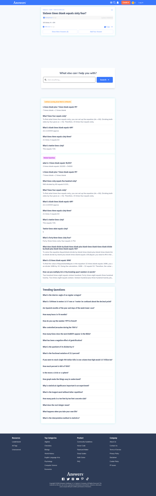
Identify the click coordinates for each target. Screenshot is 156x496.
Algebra (47, 442)
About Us (113, 442)
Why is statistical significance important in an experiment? (66, 386)
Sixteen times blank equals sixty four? (64, 13)
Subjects (45, 10)
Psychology (48, 461)
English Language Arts (52, 457)
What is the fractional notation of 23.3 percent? (61, 353)
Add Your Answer (96, 32)
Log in (140, 2)
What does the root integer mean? (56, 405)
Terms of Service (115, 450)
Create (125, 3)
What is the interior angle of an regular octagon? (62, 295)
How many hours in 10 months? (55, 314)
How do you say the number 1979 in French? (60, 321)
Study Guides (81, 454)
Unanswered (16, 450)
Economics (48, 469)
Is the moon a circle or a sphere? (55, 373)
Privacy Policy (114, 454)
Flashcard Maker (82, 450)
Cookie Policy (114, 461)
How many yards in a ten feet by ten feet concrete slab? (64, 398)
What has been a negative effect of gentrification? (62, 340)
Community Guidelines (84, 442)
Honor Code (81, 446)
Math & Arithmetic (59, 10)
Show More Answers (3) (60, 32)
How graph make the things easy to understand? (62, 379)
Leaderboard (16, 442)
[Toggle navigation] (111, 2)
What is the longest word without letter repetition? (63, 392)
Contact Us (113, 446)
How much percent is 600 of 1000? (56, 366)
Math (50, 10)
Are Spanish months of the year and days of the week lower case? (68, 308)
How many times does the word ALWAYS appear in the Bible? (67, 334)
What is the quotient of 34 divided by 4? (58, 347)
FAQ (78, 461)
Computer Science (51, 465)
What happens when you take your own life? (60, 411)
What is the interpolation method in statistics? (61, 418)
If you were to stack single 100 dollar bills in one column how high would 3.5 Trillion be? (77, 360)
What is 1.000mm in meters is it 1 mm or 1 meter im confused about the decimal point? (77, 301)
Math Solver (81, 457)
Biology (47, 450)
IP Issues (113, 465)
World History (49, 454)
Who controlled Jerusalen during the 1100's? (60, 327)
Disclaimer (113, 457)
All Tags (14, 446)
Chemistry (48, 446)
